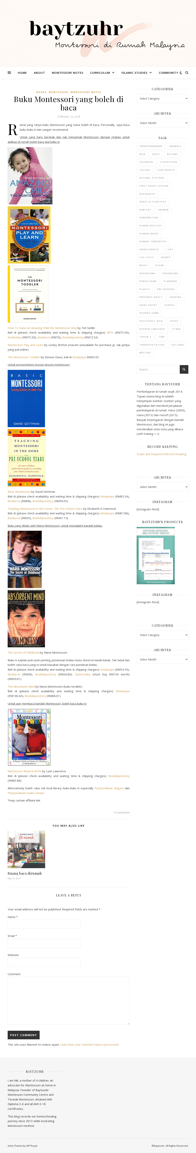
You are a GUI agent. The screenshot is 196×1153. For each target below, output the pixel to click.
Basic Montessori (19, 491)
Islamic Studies (134, 73)
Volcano (178, 344)
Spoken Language (152, 328)
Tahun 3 (145, 336)
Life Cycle (146, 257)
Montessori (58, 92)
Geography (147, 193)
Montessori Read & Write (24, 771)
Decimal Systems (152, 177)
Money (166, 257)
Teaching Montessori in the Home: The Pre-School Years (45, 508)
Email (12, 936)
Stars (176, 328)
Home (22, 73)
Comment (14, 974)
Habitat (145, 209)
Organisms (171, 273)
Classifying (169, 161)
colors (144, 170)
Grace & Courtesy (152, 201)
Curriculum (100, 73)
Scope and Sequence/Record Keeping (161, 454)
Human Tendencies (153, 241)
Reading (176, 297)
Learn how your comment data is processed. (89, 1044)
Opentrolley (82, 674)
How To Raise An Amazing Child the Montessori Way (42, 328)
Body (156, 154)
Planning (170, 281)
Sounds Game (149, 312)
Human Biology (150, 225)
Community (168, 73)
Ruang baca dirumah (25, 873)
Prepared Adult (151, 297)
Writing (145, 352)
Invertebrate (149, 249)
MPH (110, 332)
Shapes (169, 305)
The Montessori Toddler (24, 357)
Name (13, 917)
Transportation (151, 344)
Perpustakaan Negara (109, 788)
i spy (169, 249)
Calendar (146, 161)
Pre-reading (166, 289)
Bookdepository (72, 337)
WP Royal (31, 1145)
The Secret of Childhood (23, 652)
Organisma (147, 273)
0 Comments (122, 812)
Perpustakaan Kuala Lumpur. (26, 793)
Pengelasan (148, 281)
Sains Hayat (148, 305)
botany (172, 154)
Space (174, 320)
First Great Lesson (153, 185)
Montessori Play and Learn (25, 345)
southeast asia (151, 320)
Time (161, 336)
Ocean (159, 265)
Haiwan (163, 209)
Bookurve (44, 337)
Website (13, 955)
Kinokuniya (14, 337)
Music (143, 265)
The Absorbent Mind (21, 686)
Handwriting (148, 217)
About (39, 73)
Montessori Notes (67, 73)
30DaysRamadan (151, 146)
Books (41, 92)
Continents (166, 170)
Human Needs (149, 233)
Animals (175, 146)
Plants (144, 289)
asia (142, 154)
